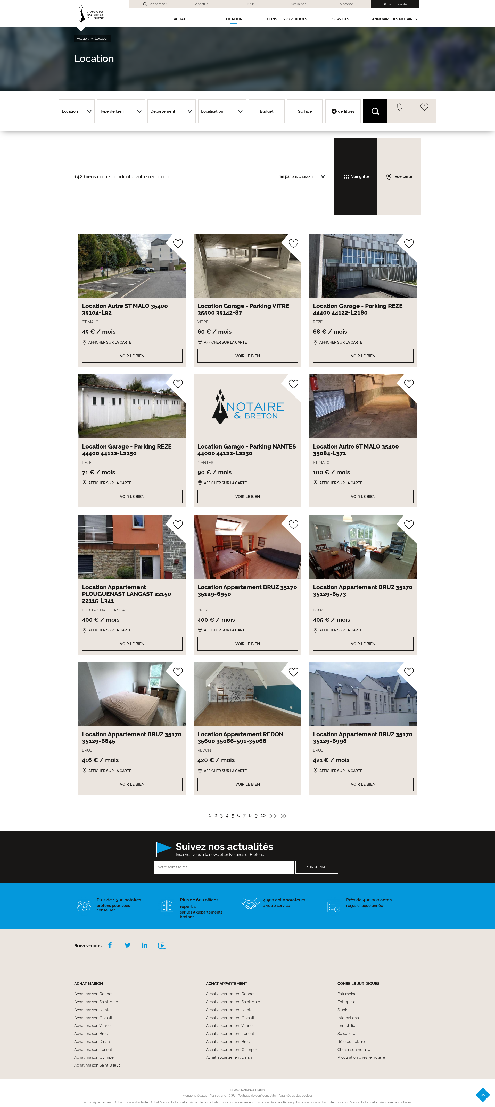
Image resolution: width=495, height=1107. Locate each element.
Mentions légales (195, 1095)
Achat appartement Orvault (230, 1018)
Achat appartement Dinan (229, 1057)
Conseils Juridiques (287, 19)
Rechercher (157, 4)
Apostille (202, 4)
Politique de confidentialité (257, 1095)
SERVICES (340, 19)
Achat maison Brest (91, 1033)
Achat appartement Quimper (231, 1049)
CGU (232, 1095)
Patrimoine (347, 994)
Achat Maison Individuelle (169, 1102)
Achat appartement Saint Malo (233, 1002)
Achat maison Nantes (93, 1010)
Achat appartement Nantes (230, 1010)
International (348, 1018)
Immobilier (347, 1025)
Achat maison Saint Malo (96, 1002)
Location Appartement (237, 1102)
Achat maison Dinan (92, 1041)
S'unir (342, 1010)
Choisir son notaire (353, 1049)
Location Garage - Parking (275, 1102)
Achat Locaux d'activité (131, 1102)
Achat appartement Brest (228, 1041)
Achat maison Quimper (94, 1057)
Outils (250, 4)
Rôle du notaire (351, 1041)
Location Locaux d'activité (315, 1102)
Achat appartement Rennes (230, 994)
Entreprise (346, 1002)
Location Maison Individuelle (356, 1102)
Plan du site (218, 1095)
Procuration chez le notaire (361, 1057)
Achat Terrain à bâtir (204, 1102)
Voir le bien (132, 356)
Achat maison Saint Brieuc (97, 1065)
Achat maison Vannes (93, 1025)
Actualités (298, 4)
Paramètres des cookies (295, 1095)
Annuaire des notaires (394, 19)
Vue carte (403, 176)
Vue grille (360, 176)
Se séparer (347, 1033)
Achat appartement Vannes (230, 1025)
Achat (180, 19)
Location (233, 19)
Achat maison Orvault (93, 1018)
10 (263, 815)
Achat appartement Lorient (230, 1033)
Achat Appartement (98, 1102)
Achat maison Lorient (93, 1049)
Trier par (284, 176)
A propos (346, 4)
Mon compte (397, 4)
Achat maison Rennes (93, 994)
